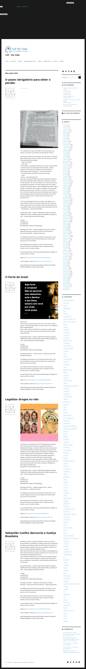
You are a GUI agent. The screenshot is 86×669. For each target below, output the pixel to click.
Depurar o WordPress (22, 6)
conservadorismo (68, 346)
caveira (65, 324)
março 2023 (66, 140)
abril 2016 (65, 265)
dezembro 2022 (67, 144)
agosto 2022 (66, 150)
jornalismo (66, 458)
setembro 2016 (66, 258)
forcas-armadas (67, 415)
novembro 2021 (66, 164)
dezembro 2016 (66, 253)
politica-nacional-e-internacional (71, 538)
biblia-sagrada (67, 308)
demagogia (66, 364)
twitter (65, 613)
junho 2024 (65, 126)
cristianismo (9, 90)
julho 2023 (65, 134)
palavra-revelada (67, 498)
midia (65, 479)
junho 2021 (65, 171)
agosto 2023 (66, 132)
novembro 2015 (66, 273)
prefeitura (66, 543)
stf (64, 592)
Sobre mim (13, 61)
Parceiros (55, 61)
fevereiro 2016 (66, 268)
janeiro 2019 (66, 215)
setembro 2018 (66, 221)
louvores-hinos (67, 469)
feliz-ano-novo (67, 402)
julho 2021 (65, 170)
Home (6, 61)
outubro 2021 (66, 165)
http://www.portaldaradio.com (44, 261)
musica (65, 485)
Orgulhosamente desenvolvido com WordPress (23, 662)
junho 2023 (65, 135)
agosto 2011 (66, 283)
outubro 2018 (66, 220)
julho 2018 (65, 224)
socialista (66, 586)
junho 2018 (65, 226)
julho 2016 (65, 261)
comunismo (66, 332)
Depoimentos (47, 61)
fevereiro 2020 (66, 196)
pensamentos (10, 94)
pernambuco (67, 519)
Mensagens (66, 477)
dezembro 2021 (66, 162)
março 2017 (66, 248)
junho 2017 (65, 244)
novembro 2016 (66, 254)
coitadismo (66, 329)
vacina (65, 618)
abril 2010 (65, 289)
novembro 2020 (67, 182)
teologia (66, 600)
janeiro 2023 (66, 143)
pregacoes (66, 546)
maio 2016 (65, 264)
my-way (65, 487)
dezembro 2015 (66, 271)
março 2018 (66, 230)
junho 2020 (65, 189)
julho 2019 (65, 206)
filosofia (65, 412)
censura (65, 327)
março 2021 (66, 176)
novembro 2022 (67, 146)
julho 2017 (65, 242)
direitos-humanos (68, 370)
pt (64, 557)
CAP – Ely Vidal (12, 55)
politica (65, 533)
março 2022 (66, 158)
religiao (65, 567)
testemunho (67, 602)
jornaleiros (66, 455)
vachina (65, 616)
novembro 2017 (66, 236)
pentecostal (66, 517)
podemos (66, 522)
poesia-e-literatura (68, 527)
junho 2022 (65, 153)
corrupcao (66, 351)
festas (65, 407)
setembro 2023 (66, 131)
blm (65, 311)
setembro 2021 (66, 167)
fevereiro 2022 (66, 159)
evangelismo (67, 394)
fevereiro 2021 (66, 177)
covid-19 (66, 356)
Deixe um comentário (10, 97)
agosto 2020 (66, 186)
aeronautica (66, 303)
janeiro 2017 (66, 251)
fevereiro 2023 (66, 141)
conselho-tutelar (67, 340)
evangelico (66, 388)
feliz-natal (66, 404)
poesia (65, 525)
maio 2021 (65, 173)
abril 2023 (65, 138)
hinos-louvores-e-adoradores (70, 428)
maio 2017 (65, 245)
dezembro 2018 (67, 217)
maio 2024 (65, 127)
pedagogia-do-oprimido (69, 509)
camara (65, 313)
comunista (66, 335)
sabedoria (66, 570)
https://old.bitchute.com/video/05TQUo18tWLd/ (38, 257)
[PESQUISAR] (79, 77)
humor (65, 434)
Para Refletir (67, 503)
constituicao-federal (68, 348)
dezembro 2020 (67, 180)
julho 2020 (65, 188)
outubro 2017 (66, 238)
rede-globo (66, 565)
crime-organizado (68, 359)
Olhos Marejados (67, 644)
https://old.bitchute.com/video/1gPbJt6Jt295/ (37, 513)
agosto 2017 (66, 241)
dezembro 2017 (66, 235)
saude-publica (67, 578)
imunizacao (66, 439)
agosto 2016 (66, 259)
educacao (66, 378)
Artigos (20, 61)
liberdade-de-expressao (69, 461)
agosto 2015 (66, 277)
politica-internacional (68, 535)
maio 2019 (65, 209)
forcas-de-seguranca (68, 418)
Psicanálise (13, 95)
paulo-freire (66, 506)
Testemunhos (67, 605)
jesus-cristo (66, 452)
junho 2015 (65, 280)
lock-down (66, 466)
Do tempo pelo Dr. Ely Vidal (69, 643)
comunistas (66, 337)
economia (66, 375)
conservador (66, 343)
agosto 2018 (66, 223)
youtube (66, 621)
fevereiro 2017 (66, 250)
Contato (61, 61)
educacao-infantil (68, 380)
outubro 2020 (66, 183)
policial (65, 530)
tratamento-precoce (68, 610)
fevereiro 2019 (66, 214)
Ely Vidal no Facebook (72, 113)
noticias (14, 93)
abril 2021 (65, 174)
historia (8, 93)
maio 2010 (65, 288)
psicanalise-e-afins (68, 551)
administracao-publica (69, 300)
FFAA (13, 91)
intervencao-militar (68, 444)
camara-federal (67, 316)
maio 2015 (65, 282)
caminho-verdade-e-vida (69, 319)
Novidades (66, 493)
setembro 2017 (66, 239)
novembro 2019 (66, 200)
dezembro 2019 (66, 199)
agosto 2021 (66, 168)
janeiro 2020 (66, 197)
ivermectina (66, 447)
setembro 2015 (66, 276)
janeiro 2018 (66, 233)
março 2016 (66, 267)
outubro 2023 (66, 129)
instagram (66, 442)
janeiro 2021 (66, 179)
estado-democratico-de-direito (71, 386)
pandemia (66, 501)
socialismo (66, 581)
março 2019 (66, 212)
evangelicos (66, 391)
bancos (65, 305)
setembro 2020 (66, 185)
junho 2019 (65, 208)
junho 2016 (65, 262)
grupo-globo (67, 420)
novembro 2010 (67, 286)
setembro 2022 (66, 149)
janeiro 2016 (66, 270)
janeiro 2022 (66, 161)
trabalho (65, 608)
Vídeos (40, 61)
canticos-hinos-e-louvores (70, 321)
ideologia (66, 436)
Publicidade (66, 559)
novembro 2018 (67, 218)
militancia (66, 482)
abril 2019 (65, 211)
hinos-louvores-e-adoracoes (70, 426)
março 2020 (66, 194)
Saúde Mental (67, 576)
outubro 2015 (66, 274)
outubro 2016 (66, 256)
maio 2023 (65, 137)
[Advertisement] (39, 98)
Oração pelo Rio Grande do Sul (70, 104)
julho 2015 (65, 279)
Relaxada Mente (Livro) (30, 61)
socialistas (66, 589)
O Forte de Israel (16, 277)
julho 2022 (65, 152)
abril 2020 (65, 193)
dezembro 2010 (67, 285)
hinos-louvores (67, 423)
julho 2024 (65, 124)
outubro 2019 (66, 202)
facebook (66, 399)
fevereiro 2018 (66, 232)
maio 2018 (65, 227)
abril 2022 (65, 156)
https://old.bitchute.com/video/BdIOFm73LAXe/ (38, 609)
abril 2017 (65, 247)
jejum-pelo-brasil (67, 450)
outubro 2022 (66, 147)
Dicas (65, 367)
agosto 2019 (66, 205)
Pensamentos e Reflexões (70, 514)
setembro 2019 (66, 203)
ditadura (65, 372)
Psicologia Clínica (68, 554)
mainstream (66, 471)
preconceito (66, 541)
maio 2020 (65, 191)
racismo (65, 562)
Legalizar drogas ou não (22, 399)
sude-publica (67, 594)
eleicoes (66, 383)
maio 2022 (65, 155)
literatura (66, 463)
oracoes (65, 495)
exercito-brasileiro (68, 396)
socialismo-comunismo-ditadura (71, 584)
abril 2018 (65, 229)
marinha (66, 474)
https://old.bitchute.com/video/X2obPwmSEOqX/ (38, 380)
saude (65, 573)
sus (64, 597)
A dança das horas (69, 635)
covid (65, 354)
